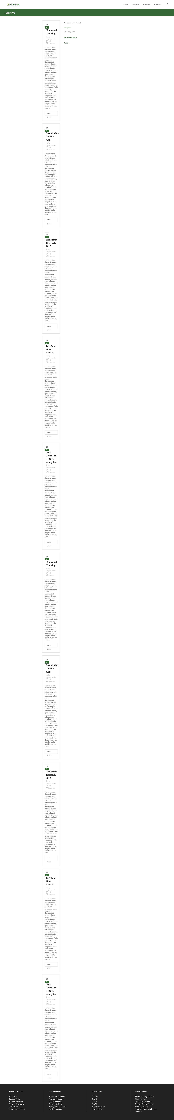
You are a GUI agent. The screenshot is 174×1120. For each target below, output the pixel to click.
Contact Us (13, 1106)
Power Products (55, 1101)
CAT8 (94, 1104)
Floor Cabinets (141, 1099)
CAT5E (95, 1096)
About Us (12, 1096)
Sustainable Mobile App (52, 136)
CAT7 (94, 1101)
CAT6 (94, 1099)
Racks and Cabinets (57, 1096)
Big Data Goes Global (50, 349)
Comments (51, 43)
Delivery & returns (16, 1104)
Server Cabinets (141, 1106)
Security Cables (55, 1104)
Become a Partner (16, 1101)
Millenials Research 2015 (51, 243)
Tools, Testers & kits (57, 1106)
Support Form (14, 1099)
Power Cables (97, 1109)
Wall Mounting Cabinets (145, 1096)
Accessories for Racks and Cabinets (146, 1110)
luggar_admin (51, 39)
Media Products (55, 1109)
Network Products (56, 1099)
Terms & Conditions (17, 1109)
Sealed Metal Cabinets (144, 1104)
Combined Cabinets (143, 1101)
